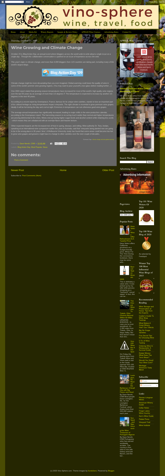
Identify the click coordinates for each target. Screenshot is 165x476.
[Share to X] (60, 143)
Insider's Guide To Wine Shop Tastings (146, 318)
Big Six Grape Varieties (144, 331)
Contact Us (126, 32)
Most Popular (36, 147)
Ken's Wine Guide (146, 416)
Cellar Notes (144, 408)
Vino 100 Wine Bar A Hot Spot (132, 346)
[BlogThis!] (58, 143)
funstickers (92, 471)
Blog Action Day (24, 147)
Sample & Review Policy (67, 32)
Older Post (108, 170)
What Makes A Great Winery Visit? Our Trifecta (146, 325)
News (45, 147)
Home (13, 32)
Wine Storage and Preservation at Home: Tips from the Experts (146, 310)
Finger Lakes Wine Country (144, 412)
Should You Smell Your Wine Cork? (146, 361)
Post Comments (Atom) (31, 176)
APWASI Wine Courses (90, 32)
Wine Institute (144, 425)
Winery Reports (47, 32)
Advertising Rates (111, 32)
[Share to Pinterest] (65, 143)
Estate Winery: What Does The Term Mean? (145, 355)
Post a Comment (21, 160)
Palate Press (144, 419)
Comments (146, 385)
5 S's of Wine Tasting (144, 342)
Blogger (111, 471)
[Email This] (56, 143)
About (22, 32)
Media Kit (33, 32)
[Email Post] (51, 144)
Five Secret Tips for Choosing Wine (146, 337)
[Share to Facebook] (63, 143)
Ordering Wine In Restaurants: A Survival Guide (146, 348)
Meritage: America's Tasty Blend (145, 368)
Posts (144, 381)
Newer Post (17, 170)
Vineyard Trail (144, 422)
